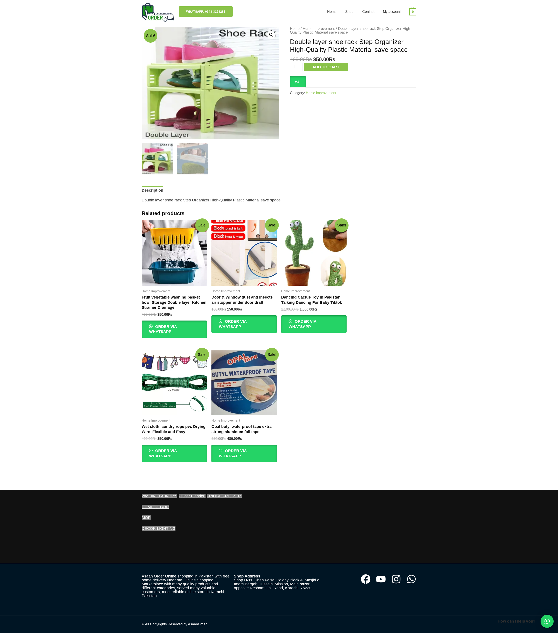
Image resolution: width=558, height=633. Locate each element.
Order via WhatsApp (163, 329)
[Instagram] (396, 579)
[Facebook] (366, 579)
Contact (368, 12)
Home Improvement (319, 29)
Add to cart (325, 67)
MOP (146, 517)
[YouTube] (381, 579)
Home (332, 12)
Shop (349, 12)
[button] (271, 35)
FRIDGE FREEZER (224, 496)
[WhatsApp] (411, 579)
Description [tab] (152, 190)
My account (392, 12)
